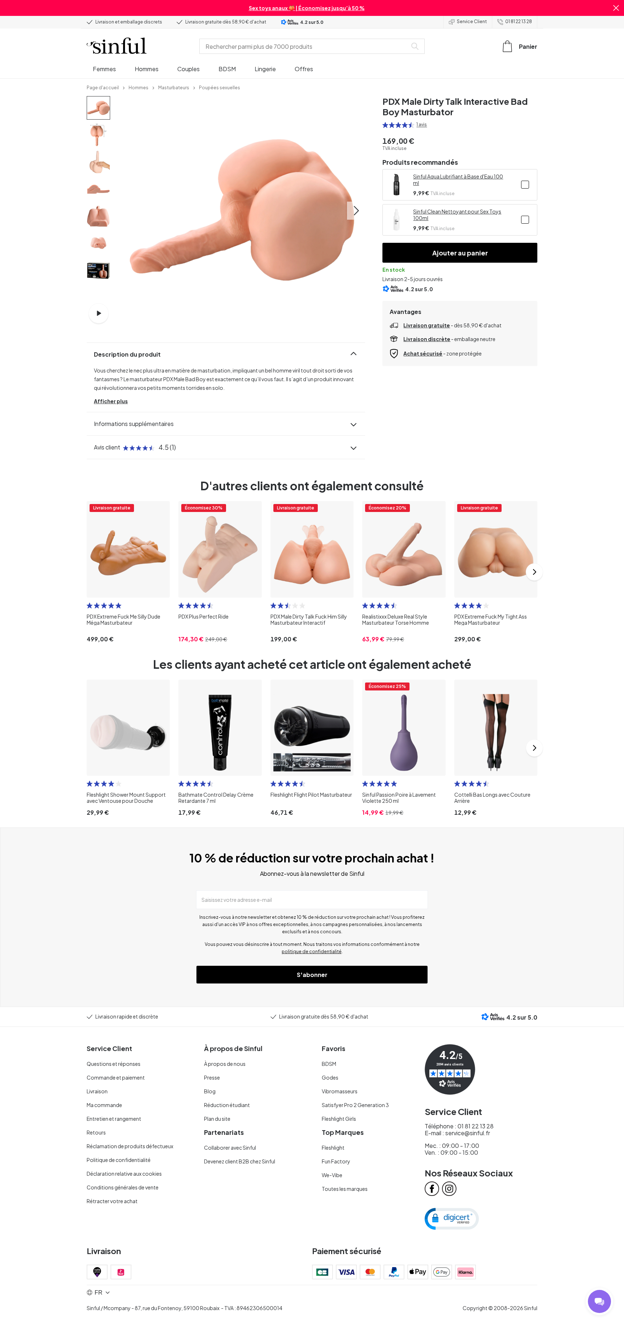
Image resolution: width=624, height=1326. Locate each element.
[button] (616, 8)
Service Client (472, 21)
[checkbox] (525, 185)
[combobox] (305, 46)
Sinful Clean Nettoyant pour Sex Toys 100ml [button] (457, 214)
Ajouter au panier (460, 253)
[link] (103, 87)
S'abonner (312, 974)
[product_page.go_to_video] (98, 313)
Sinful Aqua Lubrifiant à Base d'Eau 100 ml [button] (458, 179)
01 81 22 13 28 (518, 21)
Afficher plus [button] (111, 401)
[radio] (385, 125)
